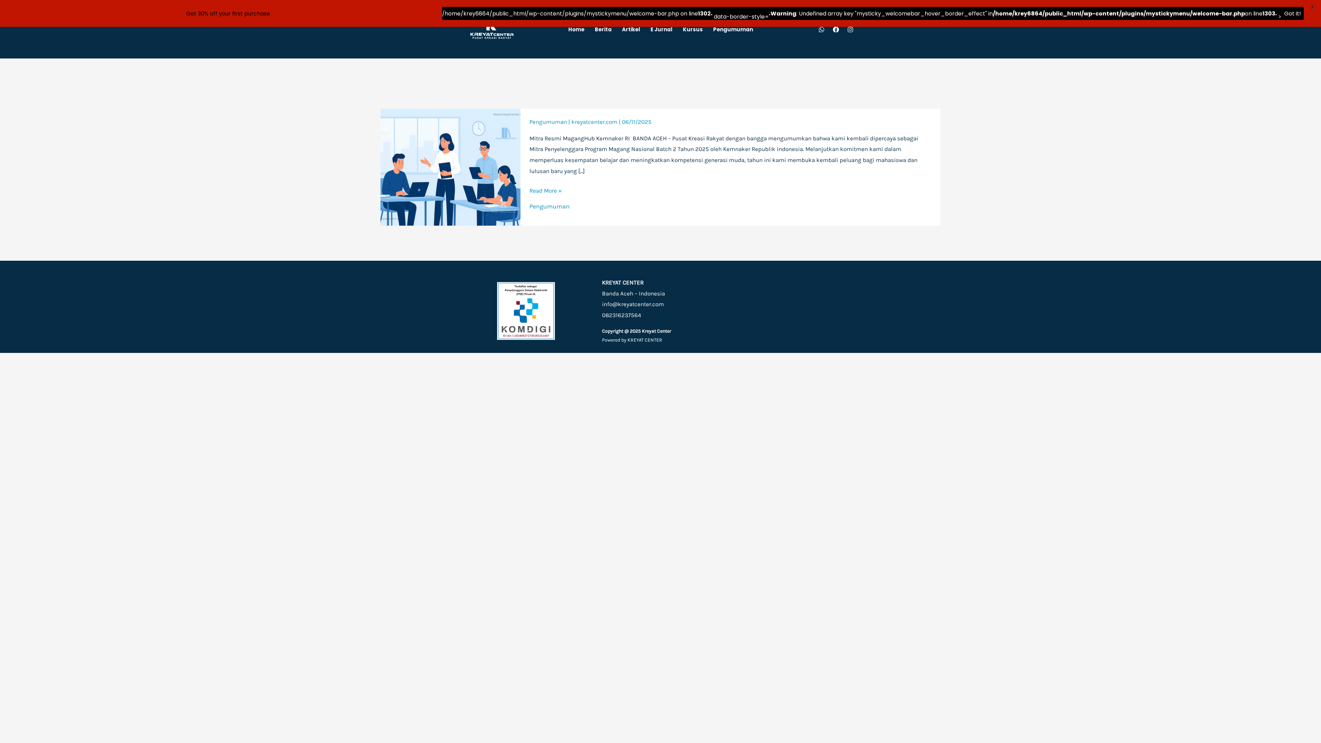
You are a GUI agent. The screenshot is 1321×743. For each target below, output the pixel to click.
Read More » (545, 190)
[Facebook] (836, 29)
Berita (603, 29)
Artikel (631, 29)
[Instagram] (850, 29)
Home (576, 29)
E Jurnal (662, 29)
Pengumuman (733, 29)
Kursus (693, 29)
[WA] (821, 29)
